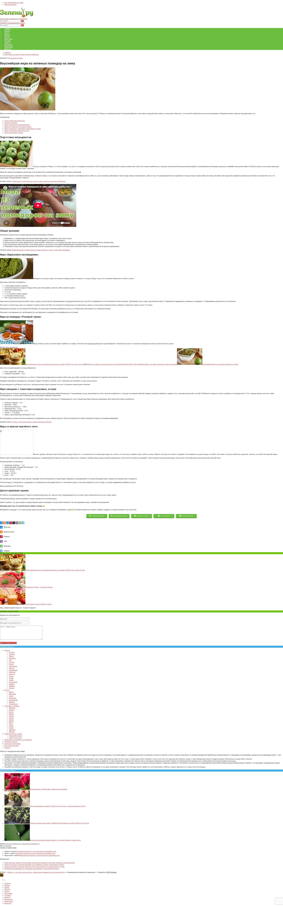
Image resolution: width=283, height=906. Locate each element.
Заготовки (8, 39)
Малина (12, 702)
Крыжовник (13, 700)
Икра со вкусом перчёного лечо (16, 131)
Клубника (12, 698)
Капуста (12, 674)
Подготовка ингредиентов (14, 121)
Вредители (8, 45)
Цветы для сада (15, 738)
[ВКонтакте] (1, 522)
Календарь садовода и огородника (13, 19)
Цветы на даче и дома (13, 734)
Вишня (11, 714)
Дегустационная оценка (13, 133)
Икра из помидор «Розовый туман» (18, 127)
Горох (11, 676)
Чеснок (11, 662)
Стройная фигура (98, 516)
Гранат (11, 716)
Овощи (7, 31)
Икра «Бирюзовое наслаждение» (17, 125)
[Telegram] (23, 522)
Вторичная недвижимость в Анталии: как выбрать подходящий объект (31, 869)
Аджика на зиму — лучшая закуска (39, 587)
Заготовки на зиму (15, 58)
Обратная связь (10, 5)
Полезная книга (187, 516)
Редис (11, 664)
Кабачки (12, 672)
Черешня (12, 730)
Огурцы (11, 652)
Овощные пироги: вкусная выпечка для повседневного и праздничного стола (34, 867)
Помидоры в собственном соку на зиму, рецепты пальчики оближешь (39, 181)
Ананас (11, 710)
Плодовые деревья (11, 706)
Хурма (11, 728)
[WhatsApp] (20, 522)
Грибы (11, 678)
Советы (7, 43)
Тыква (11, 680)
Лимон (11, 720)
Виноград (12, 694)
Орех (10, 724)
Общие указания (10, 123)
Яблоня (11, 732)
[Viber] (16, 522)
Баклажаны (13, 670)
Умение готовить (143, 516)
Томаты (12, 654)
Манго (11, 722)
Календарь (8, 47)
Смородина (13, 704)
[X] (13, 522)
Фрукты (7, 35)
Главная (7, 29)
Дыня (11, 696)
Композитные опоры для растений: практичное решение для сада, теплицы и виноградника (39, 863)
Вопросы (7, 49)
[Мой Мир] (7, 522)
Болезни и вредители (12, 744)
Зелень (11, 688)
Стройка (7, 41)
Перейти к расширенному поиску (12, 23)
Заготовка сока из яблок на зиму (38, 604)
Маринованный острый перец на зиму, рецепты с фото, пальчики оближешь (41, 250)
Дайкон (12, 684)
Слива (11, 726)
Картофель (13, 666)
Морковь (12, 658)
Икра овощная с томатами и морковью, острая (22, 129)
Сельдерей (13, 682)
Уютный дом (165, 516)
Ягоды (6, 33)
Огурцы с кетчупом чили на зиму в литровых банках (32, 422)
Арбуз (11, 692)
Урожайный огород (120, 516)
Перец (11, 656)
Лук (10, 660)
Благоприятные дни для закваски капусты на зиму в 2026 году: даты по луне (55, 570)
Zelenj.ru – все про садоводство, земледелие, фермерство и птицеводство (36, 872)
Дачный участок (10, 742)
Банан (11, 712)
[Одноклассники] (4, 522)
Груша (11, 718)
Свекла (11, 668)
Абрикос (12, 708)
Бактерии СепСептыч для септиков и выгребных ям (36, 851)
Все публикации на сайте (13, 3)
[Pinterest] (10, 522)
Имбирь (12, 686)
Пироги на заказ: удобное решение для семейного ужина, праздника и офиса (34, 865)
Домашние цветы (15, 736)
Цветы (7, 37)
